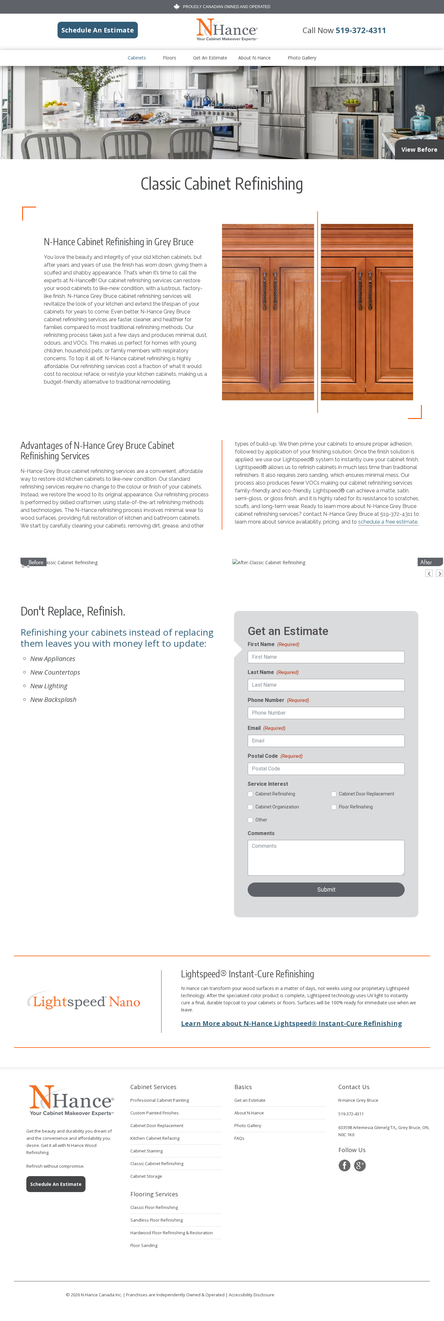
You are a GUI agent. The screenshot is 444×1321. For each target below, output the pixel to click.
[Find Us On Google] (360, 1166)
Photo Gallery (302, 58)
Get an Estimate (210, 58)
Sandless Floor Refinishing (156, 1220)
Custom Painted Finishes (154, 1113)
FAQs (239, 1138)
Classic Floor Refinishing (154, 1207)
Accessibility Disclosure (251, 1295)
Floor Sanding (143, 1245)
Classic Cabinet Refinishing (156, 1163)
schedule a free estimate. (388, 522)
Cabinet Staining (146, 1151)
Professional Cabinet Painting (159, 1100)
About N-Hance (254, 58)
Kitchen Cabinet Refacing (154, 1138)
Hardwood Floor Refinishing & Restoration (171, 1233)
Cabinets (137, 58)
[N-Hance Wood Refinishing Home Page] (226, 39)
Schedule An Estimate (56, 1184)
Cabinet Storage (146, 1176)
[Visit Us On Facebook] (344, 1166)
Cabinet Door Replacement (156, 1125)
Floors (169, 58)
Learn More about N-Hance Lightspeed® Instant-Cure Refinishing (291, 1023)
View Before (419, 149)
